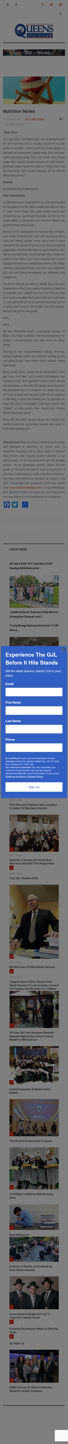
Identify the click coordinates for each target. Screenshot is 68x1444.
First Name (13, 702)
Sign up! (34, 787)
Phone (10, 739)
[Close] (63, 649)
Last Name (13, 720)
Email (9, 683)
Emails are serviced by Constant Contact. (24, 776)
